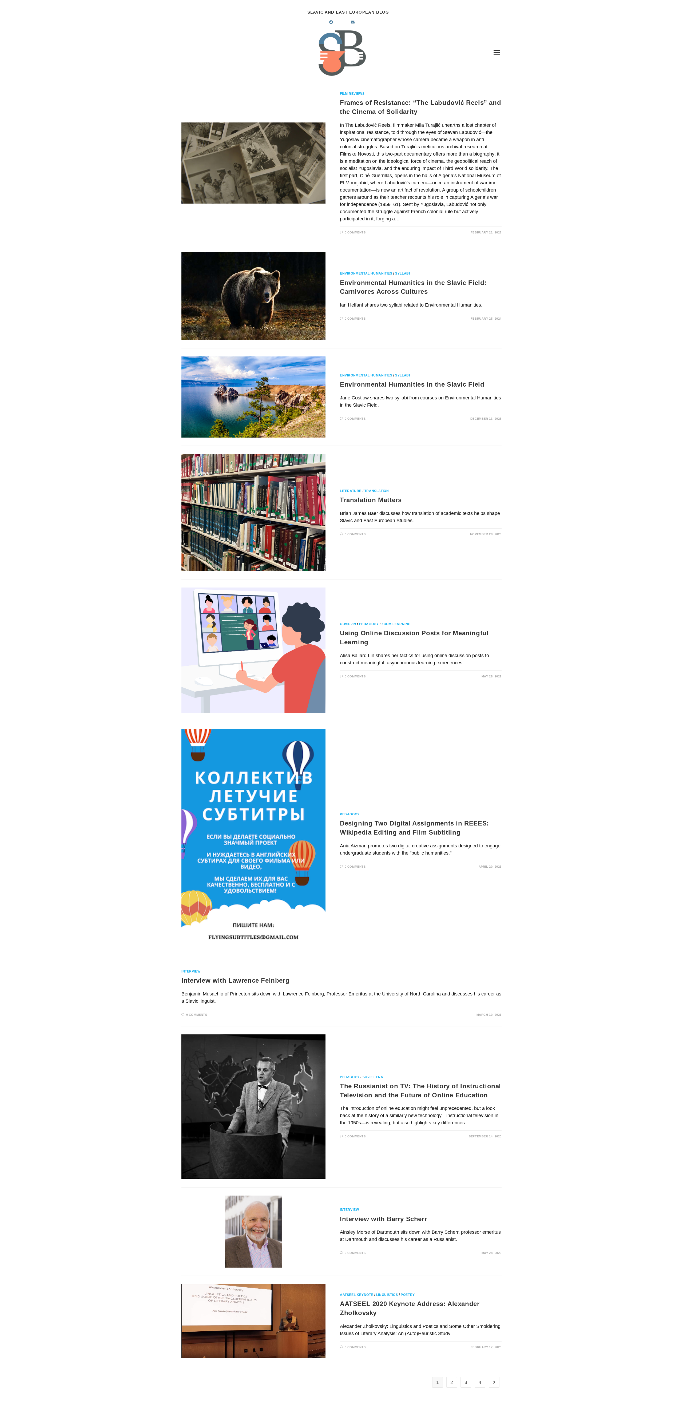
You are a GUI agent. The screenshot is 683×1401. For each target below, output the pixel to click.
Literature (351, 491)
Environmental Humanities (366, 273)
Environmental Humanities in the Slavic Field (412, 384)
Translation (376, 491)
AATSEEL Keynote (356, 1295)
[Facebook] (337, 22)
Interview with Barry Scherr (383, 1219)
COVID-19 (348, 624)
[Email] (359, 22)
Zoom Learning (396, 624)
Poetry (408, 1295)
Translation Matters (371, 499)
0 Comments (355, 232)
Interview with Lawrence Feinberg (235, 980)
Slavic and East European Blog (348, 12)
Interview (190, 971)
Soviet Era (373, 1077)
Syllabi (402, 273)
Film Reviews (352, 94)
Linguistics (387, 1295)
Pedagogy (369, 624)
